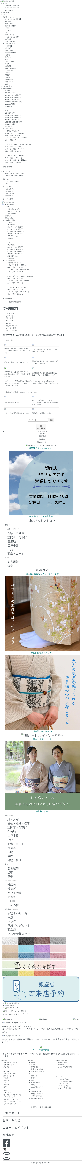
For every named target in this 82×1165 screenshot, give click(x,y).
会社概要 (61, 1064)
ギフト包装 (14, 892)
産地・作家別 (7, 167)
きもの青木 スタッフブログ (15, 1014)
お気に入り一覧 (41, 442)
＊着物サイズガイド (12, 131)
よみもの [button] (6, 179)
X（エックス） (63, 1086)
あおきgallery (9, 10)
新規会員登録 (9, 191)
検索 (51, 420)
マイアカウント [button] (8, 187)
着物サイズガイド (37, 1094)
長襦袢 (7, 77)
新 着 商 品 (42, 569)
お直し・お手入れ (12, 330)
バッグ (11, 921)
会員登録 (42, 434)
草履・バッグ (35, 1082)
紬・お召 (13, 529)
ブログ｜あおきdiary (12, 181)
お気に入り (6, 14)
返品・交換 (9, 320)
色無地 (7, 28)
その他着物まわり (18, 933)
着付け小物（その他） (38, 1071)
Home (7, 302)
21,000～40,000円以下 (13, 95)
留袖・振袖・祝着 (18, 823)
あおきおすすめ (9, 1064)
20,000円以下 (10, 93)
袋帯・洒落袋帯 (10, 41)
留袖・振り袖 (15, 533)
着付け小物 (9, 79)
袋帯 (10, 565)
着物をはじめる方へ (37, 1098)
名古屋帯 (8, 39)
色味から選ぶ (7, 86)
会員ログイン (9, 189)
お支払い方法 (10, 316)
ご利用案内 (41, 439)
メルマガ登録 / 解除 (64, 1088)
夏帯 (10, 876)
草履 (10, 917)
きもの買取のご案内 (65, 1067)
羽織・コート (9, 35)
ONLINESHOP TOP (12, 8)
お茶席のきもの (36, 1091)
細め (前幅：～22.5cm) (13, 135)
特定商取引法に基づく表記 (12, 1095)
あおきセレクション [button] (9, 17)
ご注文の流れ (10, 313)
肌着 (13, 901)
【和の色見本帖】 (37, 1096)
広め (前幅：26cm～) (13, 140)
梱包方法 (9, 323)
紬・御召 (8, 21)
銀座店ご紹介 (62, 1062)
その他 (14, 905)
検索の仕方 (42, 436)
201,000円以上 (10, 104)
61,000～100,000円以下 (13, 99)
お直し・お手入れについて (12, 1101)
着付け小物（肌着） (37, 1069)
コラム (7, 183)
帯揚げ (7, 75)
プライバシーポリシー (11, 1097)
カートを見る (9, 193)
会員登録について (12, 326)
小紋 (6, 32)
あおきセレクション (42, 520)
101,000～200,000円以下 (13, 102)
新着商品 (6, 12)
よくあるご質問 (8, 199)
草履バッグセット (18, 925)
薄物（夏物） (15, 860)
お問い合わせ (11, 1120)
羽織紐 (11, 929)
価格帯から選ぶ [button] (8, 88)
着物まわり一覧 (17, 913)
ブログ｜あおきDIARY (65, 1081)
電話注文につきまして (11, 1099)
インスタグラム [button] (8, 171)
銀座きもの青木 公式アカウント (16, 173)
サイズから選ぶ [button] (8, 129)
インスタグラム (63, 1079)
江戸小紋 (8, 30)
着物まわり (9, 82)
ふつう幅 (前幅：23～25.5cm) (16, 138)
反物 (6, 84)
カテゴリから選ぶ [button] (9, 44)
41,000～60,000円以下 (13, 97)
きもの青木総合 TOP (12, 5)
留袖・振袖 (9, 23)
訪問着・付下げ (10, 26)
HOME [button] (5, 3)
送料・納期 (9, 318)
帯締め (7, 73)
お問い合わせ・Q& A (10, 1104)
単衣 (10, 856)
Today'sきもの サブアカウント (15, 176)
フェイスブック (63, 1083)
